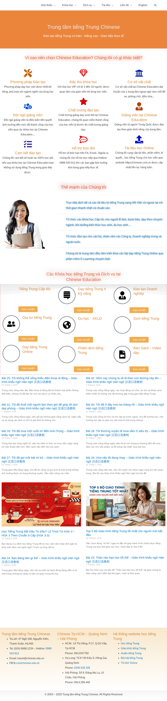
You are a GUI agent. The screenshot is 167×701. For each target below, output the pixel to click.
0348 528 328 (82, 667)
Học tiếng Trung (130, 643)
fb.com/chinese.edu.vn (26, 663)
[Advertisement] (83, 603)
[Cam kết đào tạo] (28, 144)
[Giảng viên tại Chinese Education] (139, 106)
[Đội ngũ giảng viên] (28, 106)
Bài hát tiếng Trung (132, 658)
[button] (155, 5)
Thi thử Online (129, 662)
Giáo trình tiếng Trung (133, 648)
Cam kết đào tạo (28, 153)
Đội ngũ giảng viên (28, 115)
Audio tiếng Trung (131, 653)
